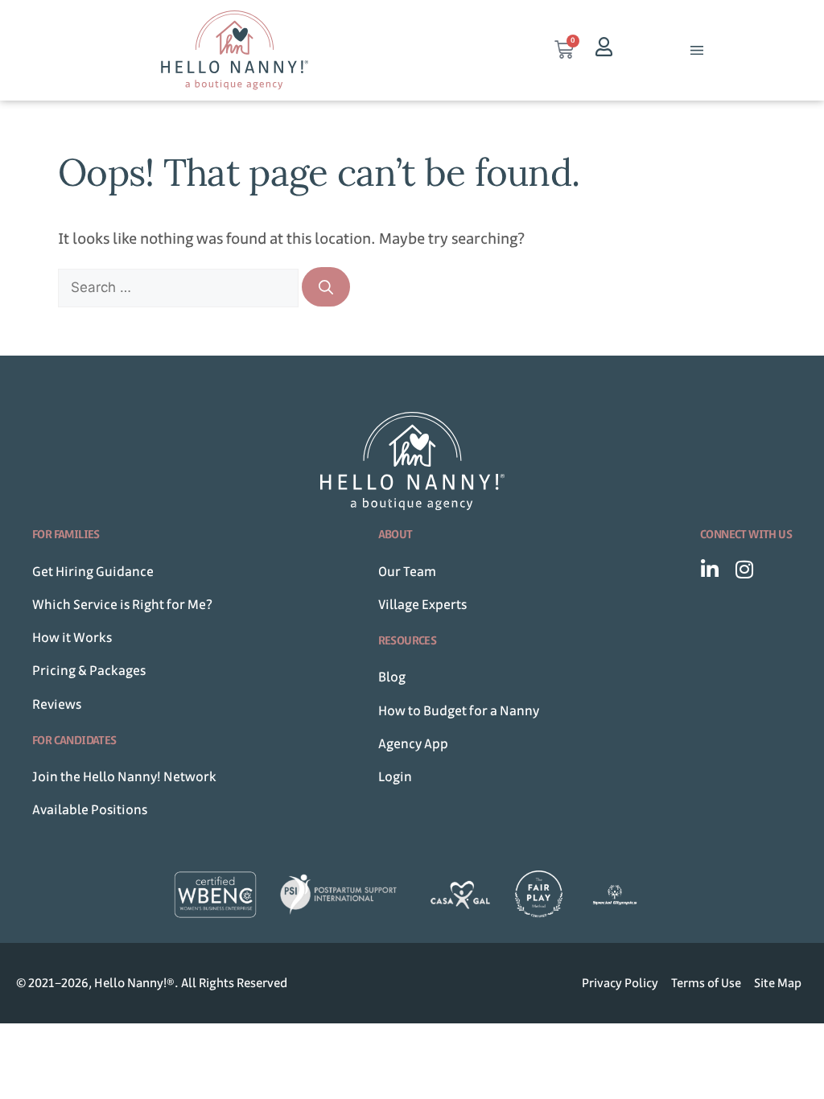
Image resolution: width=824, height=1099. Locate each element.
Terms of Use (706, 982)
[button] (696, 50)
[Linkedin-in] (710, 569)
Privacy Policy (620, 982)
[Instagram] (745, 569)
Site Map (777, 982)
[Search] (326, 287)
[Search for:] (180, 286)
